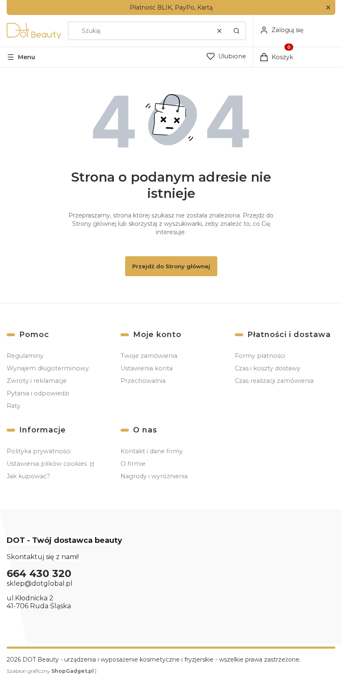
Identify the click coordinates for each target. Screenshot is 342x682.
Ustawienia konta (147, 368)
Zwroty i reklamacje (37, 381)
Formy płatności (260, 356)
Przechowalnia (143, 381)
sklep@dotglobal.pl (40, 583)
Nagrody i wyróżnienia (154, 476)
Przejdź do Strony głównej (171, 266)
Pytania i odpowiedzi (38, 393)
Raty (13, 406)
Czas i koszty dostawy (267, 368)
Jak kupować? (28, 476)
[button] (328, 7)
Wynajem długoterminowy (48, 368)
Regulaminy (25, 356)
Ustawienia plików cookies (47, 463)
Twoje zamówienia (149, 356)
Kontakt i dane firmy (152, 451)
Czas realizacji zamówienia (274, 381)
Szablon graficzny (50, 671)
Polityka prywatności (38, 451)
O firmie (133, 463)
